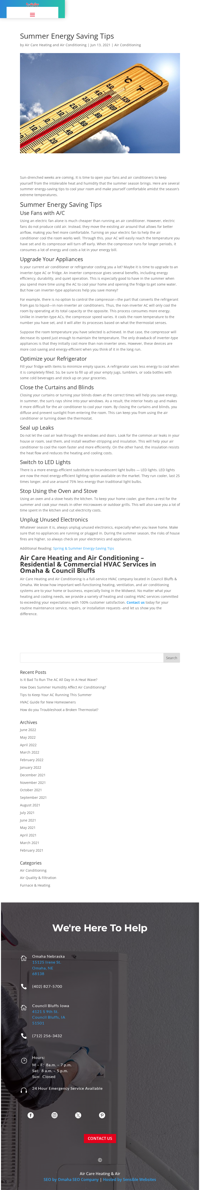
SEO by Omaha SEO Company (71, 1179)
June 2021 (28, 820)
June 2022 (28, 729)
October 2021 (31, 790)
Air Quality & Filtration (38, 877)
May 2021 (28, 827)
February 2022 (31, 759)
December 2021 (33, 775)
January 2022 (30, 767)
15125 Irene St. (46, 962)
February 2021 (31, 850)
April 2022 (28, 745)
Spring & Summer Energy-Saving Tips (83, 548)
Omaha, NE (42, 968)
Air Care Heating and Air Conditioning (56, 45)
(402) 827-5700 (47, 986)
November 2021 (33, 782)
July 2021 (27, 812)
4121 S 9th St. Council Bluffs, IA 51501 (48, 1017)
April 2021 (28, 835)
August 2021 (30, 805)
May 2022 (28, 737)
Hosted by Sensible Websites (129, 1179)
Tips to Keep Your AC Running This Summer (56, 694)
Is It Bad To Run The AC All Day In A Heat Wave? (58, 679)
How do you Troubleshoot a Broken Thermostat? (59, 709)
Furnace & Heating (35, 885)
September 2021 (33, 797)
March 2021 (29, 842)
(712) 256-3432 (47, 1035)
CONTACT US (100, 1138)
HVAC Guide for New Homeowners (48, 702)
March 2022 (29, 752)
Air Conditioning (127, 45)
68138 (38, 973)
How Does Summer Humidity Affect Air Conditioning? (63, 687)
